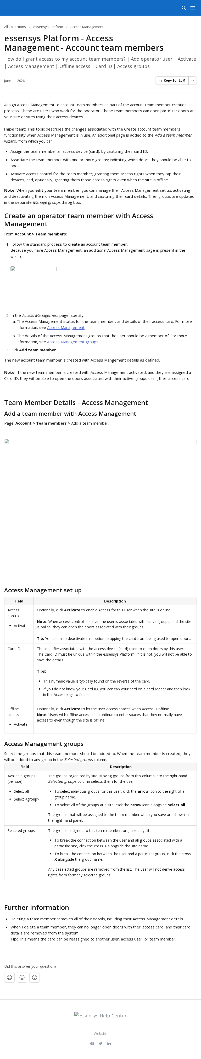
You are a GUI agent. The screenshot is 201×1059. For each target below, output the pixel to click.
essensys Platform (48, 26)
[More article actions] (192, 80)
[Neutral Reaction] (22, 977)
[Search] (184, 8)
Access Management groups (72, 341)
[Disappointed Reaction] (9, 977)
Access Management (86, 26)
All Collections (15, 26)
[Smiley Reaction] (34, 977)
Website (100, 1033)
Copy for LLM (174, 80)
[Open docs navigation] (192, 8)
